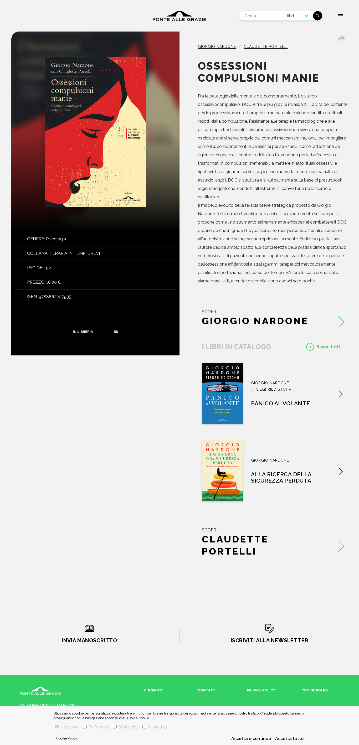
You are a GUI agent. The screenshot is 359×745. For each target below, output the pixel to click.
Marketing (157, 727)
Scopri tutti (328, 346)
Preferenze (98, 727)
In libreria (83, 331)
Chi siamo (153, 690)
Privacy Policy (261, 690)
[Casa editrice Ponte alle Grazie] (179, 16)
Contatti (207, 690)
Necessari (69, 727)
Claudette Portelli (266, 46)
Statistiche (128, 727)
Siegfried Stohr (273, 389)
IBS (115, 331)
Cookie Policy (66, 738)
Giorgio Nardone (217, 46)
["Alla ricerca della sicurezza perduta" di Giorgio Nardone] (222, 470)
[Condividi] (341, 38)
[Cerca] (317, 15)
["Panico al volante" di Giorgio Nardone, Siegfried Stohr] (222, 393)
